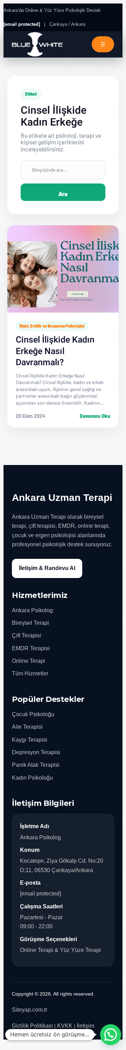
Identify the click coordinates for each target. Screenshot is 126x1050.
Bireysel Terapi (30, 623)
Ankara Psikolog (32, 610)
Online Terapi (28, 661)
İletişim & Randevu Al (47, 568)
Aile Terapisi (27, 727)
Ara (63, 193)
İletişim (85, 1026)
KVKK (64, 1026)
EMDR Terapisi (31, 648)
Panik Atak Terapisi (35, 765)
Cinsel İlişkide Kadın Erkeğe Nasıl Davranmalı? (55, 351)
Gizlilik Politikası (32, 1026)
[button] (110, 1034)
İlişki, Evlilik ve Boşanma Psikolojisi (52, 325)
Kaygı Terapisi (29, 740)
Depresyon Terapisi (36, 752)
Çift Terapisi (26, 635)
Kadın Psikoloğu (32, 778)
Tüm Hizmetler (30, 673)
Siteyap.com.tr (29, 1010)
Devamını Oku (95, 416)
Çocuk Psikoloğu (33, 714)
